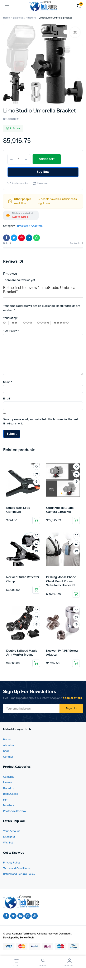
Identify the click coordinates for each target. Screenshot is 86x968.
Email (7, 398)
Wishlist (8, 842)
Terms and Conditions (16, 868)
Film (5, 799)
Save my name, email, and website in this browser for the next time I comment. (40, 421)
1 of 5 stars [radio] (6, 323)
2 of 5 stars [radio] (16, 323)
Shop (6, 751)
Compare (42, 183)
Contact (8, 757)
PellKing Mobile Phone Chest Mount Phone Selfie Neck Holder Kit (61, 581)
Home (6, 18)
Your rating (10, 318)
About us (8, 745)
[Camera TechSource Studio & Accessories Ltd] (43, 5)
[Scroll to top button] (79, 951)
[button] (75, 32)
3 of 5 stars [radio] (28, 323)
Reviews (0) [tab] (13, 261)
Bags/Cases (10, 794)
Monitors (8, 805)
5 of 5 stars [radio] (62, 323)
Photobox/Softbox (14, 811)
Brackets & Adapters (24, 18)
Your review (11, 330)
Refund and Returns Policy (19, 874)
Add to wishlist (20, 183)
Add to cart (36, 520)
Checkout (9, 837)
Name (7, 382)
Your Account (11, 831)
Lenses (7, 782)
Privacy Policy (11, 862)
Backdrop (9, 788)
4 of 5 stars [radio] (44, 323)
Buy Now (43, 171)
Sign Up (71, 708)
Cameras (8, 777)
